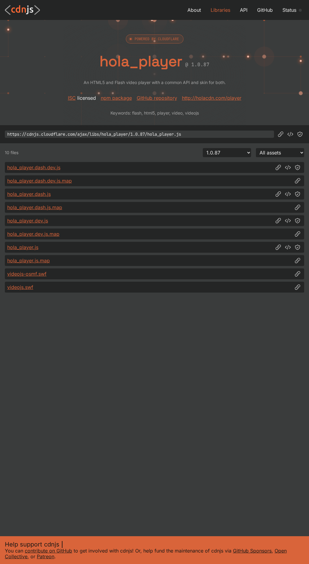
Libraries (220, 10)
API (243, 10)
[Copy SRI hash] (300, 134)
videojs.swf (20, 287)
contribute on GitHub (48, 551)
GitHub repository (157, 98)
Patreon (45, 556)
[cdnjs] (22, 10)
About (194, 10)
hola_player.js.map (28, 260)
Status (289, 10)
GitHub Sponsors (252, 551)
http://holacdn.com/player (211, 98)
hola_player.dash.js (29, 194)
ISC (72, 98)
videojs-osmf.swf (26, 274)
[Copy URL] (280, 134)
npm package (116, 98)
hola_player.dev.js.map (33, 234)
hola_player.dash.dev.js (33, 167)
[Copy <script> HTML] (290, 134)
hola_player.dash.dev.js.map (39, 180)
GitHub (265, 10)
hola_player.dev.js (27, 220)
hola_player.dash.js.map (34, 207)
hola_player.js (22, 247)
